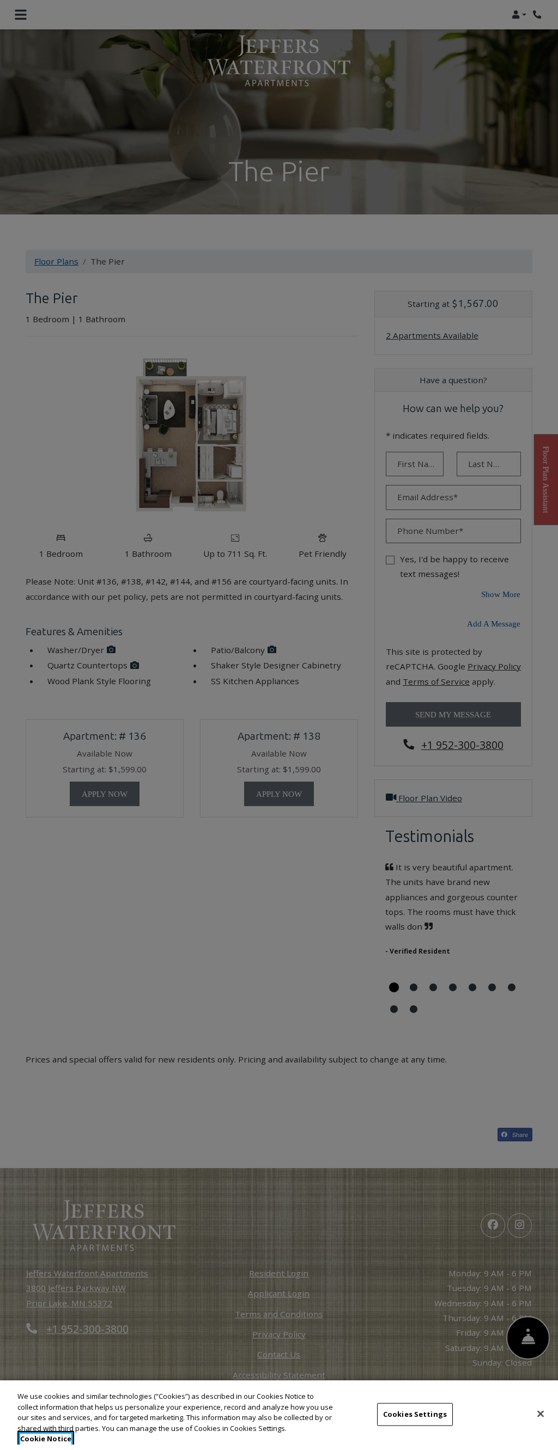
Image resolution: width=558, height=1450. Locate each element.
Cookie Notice (45, 1438)
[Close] (541, 1414)
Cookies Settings (415, 1414)
